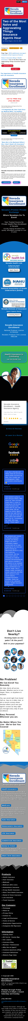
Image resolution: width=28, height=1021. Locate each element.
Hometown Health (8, 797)
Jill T (5, 526)
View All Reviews (15, 429)
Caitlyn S (7, 486)
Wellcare (4, 815)
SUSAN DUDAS (9, 588)
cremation (4, 55)
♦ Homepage (6, 908)
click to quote (14, 135)
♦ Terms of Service (8, 921)
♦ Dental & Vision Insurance (11, 895)
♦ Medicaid (5, 882)
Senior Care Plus (7, 813)
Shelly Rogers (9, 41)
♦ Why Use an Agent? (9, 947)
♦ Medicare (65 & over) (10, 885)
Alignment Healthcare (9, 811)
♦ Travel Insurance (8, 900)
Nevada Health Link (8, 792)
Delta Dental (5, 848)
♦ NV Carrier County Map (11, 937)
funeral (20, 55)
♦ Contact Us (6, 915)
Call (18, 1)
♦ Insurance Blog (8, 942)
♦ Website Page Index (9, 955)
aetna (16, 813)
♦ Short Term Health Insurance (12, 892)
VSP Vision (21, 848)
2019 (10, 53)
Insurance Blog (11, 58)
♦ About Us (5, 910)
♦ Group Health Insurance (11, 890)
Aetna (24, 795)
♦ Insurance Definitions (10, 952)
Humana (20, 811)
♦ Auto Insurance (8, 879)
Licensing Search (14, 314)
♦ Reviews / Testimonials (10, 945)
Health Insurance (14, 48)
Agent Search (14, 270)
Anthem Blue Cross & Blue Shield (13, 808)
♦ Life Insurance (7, 897)
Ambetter (19, 797)
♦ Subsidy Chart (7, 934)
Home (3, 58)
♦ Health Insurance (8, 877)
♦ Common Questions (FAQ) (11, 950)
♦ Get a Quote (6, 939)
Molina (14, 799)
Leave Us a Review (15, 435)
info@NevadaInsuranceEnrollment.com (13, 1002)
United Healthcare (7, 810)
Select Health (6, 799)
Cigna (22, 813)
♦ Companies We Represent (11, 926)
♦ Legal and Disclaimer (10, 918)
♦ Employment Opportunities (12, 923)
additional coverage (19, 53)
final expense (13, 55)
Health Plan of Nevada (13, 795)
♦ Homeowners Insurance (10, 887)
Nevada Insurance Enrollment (11, 170)
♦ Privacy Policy (7, 913)
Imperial (21, 799)
